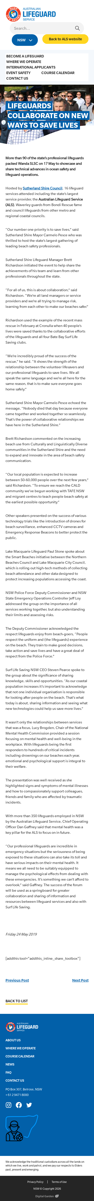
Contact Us (17, 78)
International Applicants (30, 67)
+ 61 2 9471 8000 (17, 1095)
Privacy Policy (35, 1181)
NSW (21, 40)
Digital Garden (44, 1196)
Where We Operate (23, 61)
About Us (13, 1040)
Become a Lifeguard (25, 56)
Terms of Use (59, 1181)
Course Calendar (57, 73)
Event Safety (18, 73)
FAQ (9, 1072)
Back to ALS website (65, 39)
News (10, 1064)
